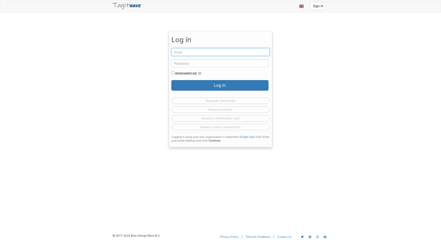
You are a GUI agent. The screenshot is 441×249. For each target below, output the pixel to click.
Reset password (220, 109)
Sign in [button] (318, 6)
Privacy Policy (229, 236)
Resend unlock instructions (220, 127)
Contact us (284, 236)
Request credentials (220, 101)
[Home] (126, 6)
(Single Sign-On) (250, 137)
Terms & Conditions (258, 236)
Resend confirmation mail (220, 118)
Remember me (186, 73)
